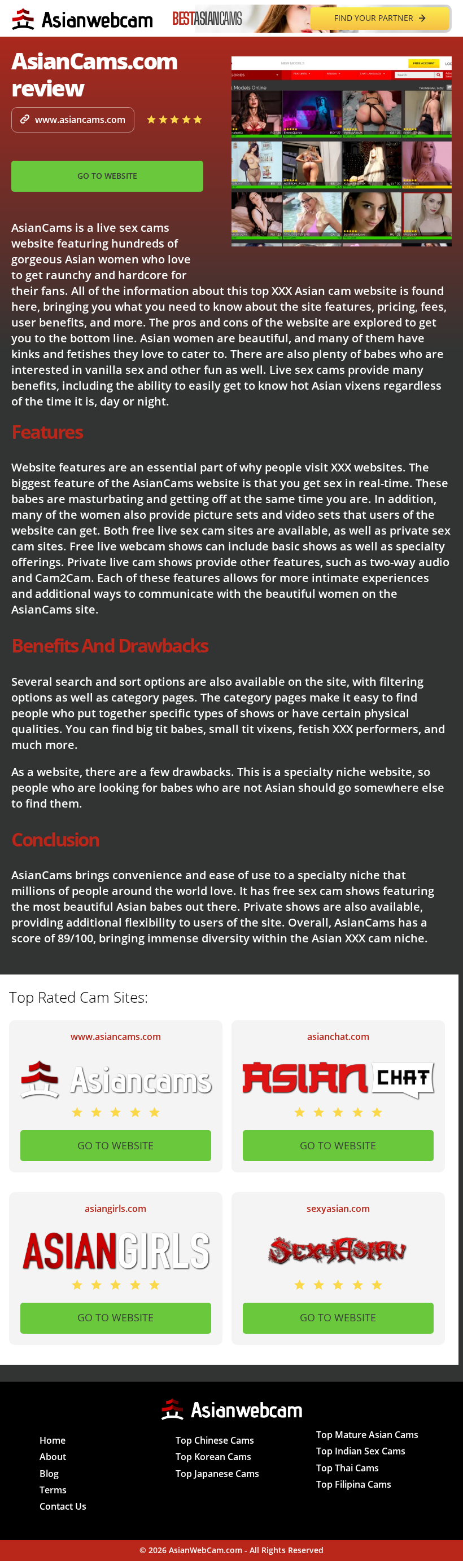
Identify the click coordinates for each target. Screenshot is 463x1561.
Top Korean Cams (213, 1456)
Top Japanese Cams (217, 1473)
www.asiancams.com (80, 119)
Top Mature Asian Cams (367, 1434)
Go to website (115, 1145)
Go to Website (107, 175)
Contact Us (63, 1506)
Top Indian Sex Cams (360, 1451)
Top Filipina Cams (353, 1484)
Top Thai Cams (347, 1468)
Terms (53, 1490)
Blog (49, 1473)
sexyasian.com (338, 1208)
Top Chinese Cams (215, 1440)
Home (52, 1440)
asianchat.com (338, 1036)
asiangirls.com (115, 1208)
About (53, 1456)
